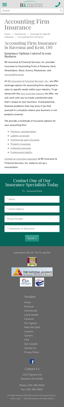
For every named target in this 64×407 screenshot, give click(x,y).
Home (7, 33)
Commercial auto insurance (24, 140)
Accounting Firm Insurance (30, 36)
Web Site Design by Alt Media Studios (39, 398)
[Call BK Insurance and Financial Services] (58, 4)
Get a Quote (30, 344)
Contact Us (30, 348)
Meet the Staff (32, 327)
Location (28, 331)
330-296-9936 (36, 385)
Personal (29, 306)
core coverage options (32, 93)
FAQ (26, 339)
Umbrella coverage (20, 148)
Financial (29, 319)
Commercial (20, 33)
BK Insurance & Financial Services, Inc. (28, 81)
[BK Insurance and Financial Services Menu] (4, 4)
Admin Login (15, 398)
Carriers (28, 335)
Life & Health (31, 314)
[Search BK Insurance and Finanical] (61, 10)
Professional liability (21, 152)
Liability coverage (19, 135)
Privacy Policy (31, 352)
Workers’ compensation (23, 131)
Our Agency (30, 323)
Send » (32, 238)
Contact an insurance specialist (20, 159)
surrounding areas (14, 74)
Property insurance (20, 144)
